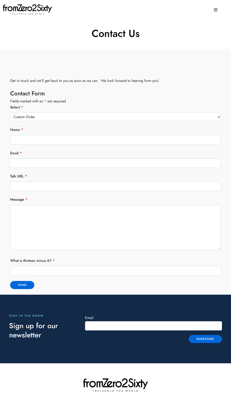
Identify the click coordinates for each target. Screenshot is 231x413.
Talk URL (18, 176)
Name (16, 129)
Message (18, 199)
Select (16, 107)
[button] (215, 10)
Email (16, 153)
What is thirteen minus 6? (32, 260)
